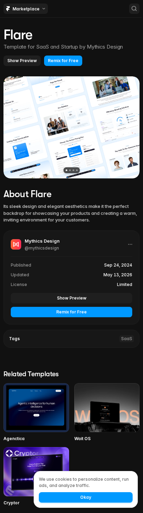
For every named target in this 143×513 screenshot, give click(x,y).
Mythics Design (105, 46)
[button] (22, 61)
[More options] (130, 244)
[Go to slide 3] (73, 170)
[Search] (134, 8)
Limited (124, 284)
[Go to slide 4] (77, 170)
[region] (71, 127)
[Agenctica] (36, 412)
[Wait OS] (107, 412)
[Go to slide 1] (66, 170)
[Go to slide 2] (70, 170)
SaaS (126, 338)
